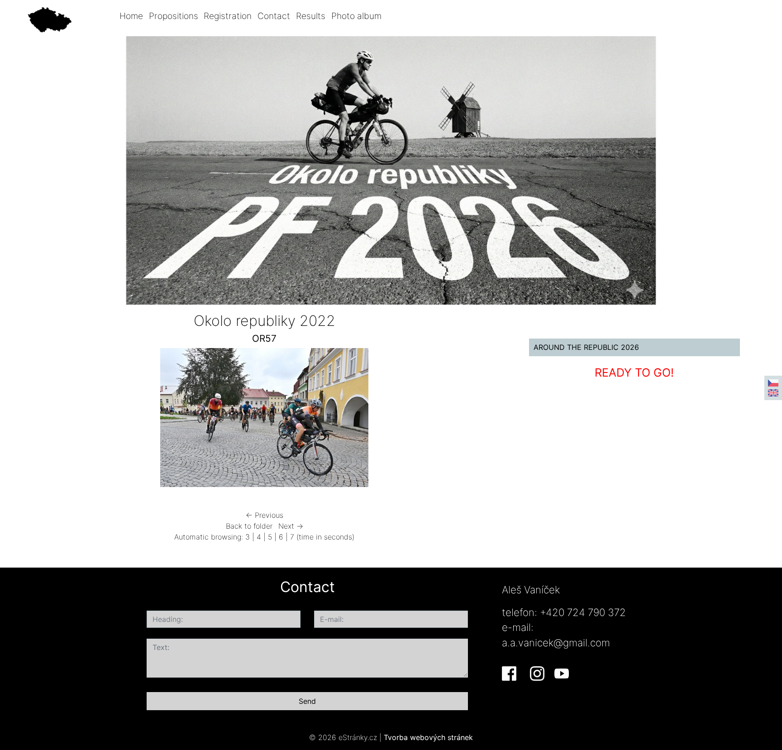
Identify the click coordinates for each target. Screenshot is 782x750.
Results (310, 15)
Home (131, 15)
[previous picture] (39, 420)
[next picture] (489, 420)
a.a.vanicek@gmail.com (556, 642)
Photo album (356, 15)
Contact (273, 15)
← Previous (264, 515)
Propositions (173, 15)
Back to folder (249, 525)
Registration (228, 15)
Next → (290, 525)
